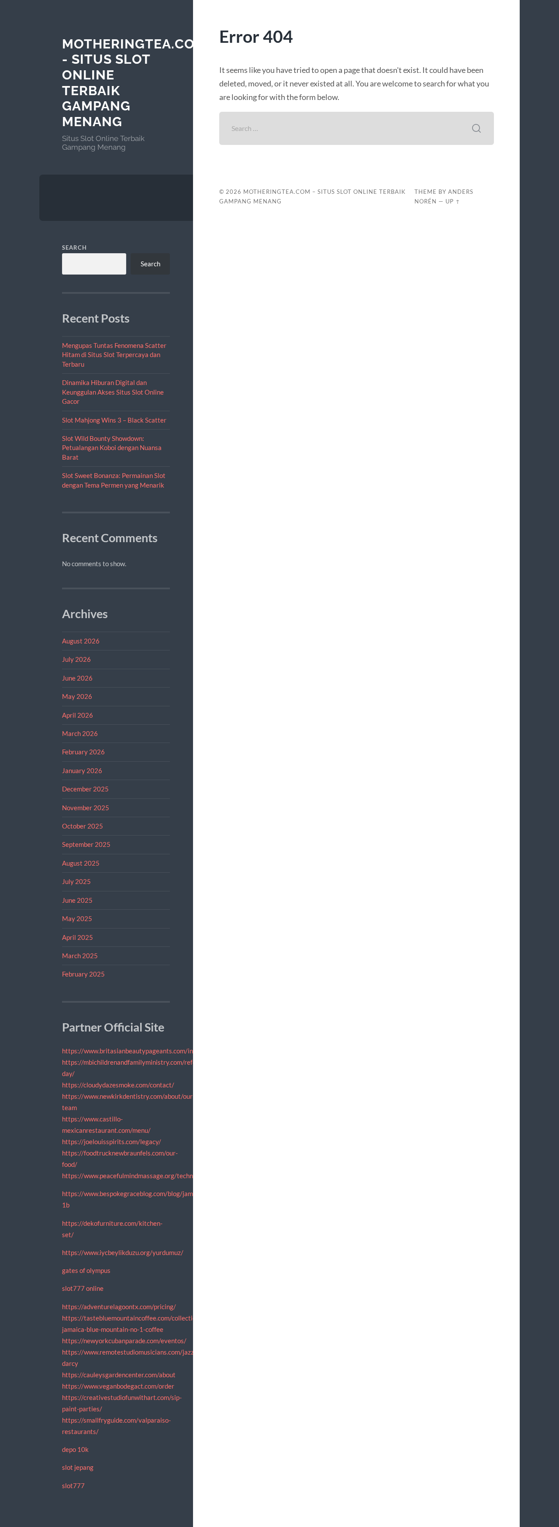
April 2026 (77, 715)
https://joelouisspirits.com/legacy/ (111, 1141)
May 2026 (77, 696)
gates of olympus (86, 1270)
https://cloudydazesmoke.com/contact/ (118, 1085)
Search (74, 247)
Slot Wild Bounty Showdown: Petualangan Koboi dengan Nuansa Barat (112, 447)
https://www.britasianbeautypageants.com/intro (132, 1051)
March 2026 (80, 733)
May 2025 (77, 918)
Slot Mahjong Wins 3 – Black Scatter (114, 420)
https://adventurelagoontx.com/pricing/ (119, 1306)
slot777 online (83, 1288)
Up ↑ (452, 201)
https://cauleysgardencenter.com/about (119, 1375)
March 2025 (80, 956)
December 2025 (85, 789)
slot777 (73, 1485)
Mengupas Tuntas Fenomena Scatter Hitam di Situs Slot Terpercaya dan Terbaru (114, 354)
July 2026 (76, 659)
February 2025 (83, 974)
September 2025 (86, 844)
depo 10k (75, 1449)
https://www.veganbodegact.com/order (118, 1386)
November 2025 (85, 808)
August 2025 (81, 863)
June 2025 (77, 900)
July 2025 (76, 881)
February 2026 (83, 752)
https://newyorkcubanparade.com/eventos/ (124, 1341)
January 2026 (82, 770)
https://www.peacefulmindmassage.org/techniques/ (136, 1176)
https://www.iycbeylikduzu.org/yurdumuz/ (122, 1252)
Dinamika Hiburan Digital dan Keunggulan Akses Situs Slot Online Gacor (113, 391)
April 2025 (77, 937)
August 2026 (81, 641)
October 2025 (82, 826)
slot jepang (77, 1467)
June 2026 (77, 678)
